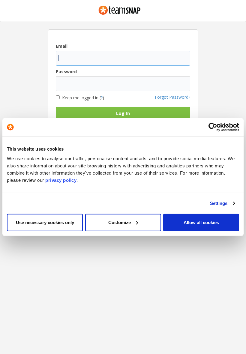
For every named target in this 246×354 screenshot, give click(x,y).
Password (66, 71)
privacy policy (60, 179)
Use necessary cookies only (45, 222)
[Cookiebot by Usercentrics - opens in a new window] (213, 127)
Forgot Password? (172, 97)
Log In (123, 113)
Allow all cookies (201, 222)
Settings (219, 203)
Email (62, 46)
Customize (119, 222)
